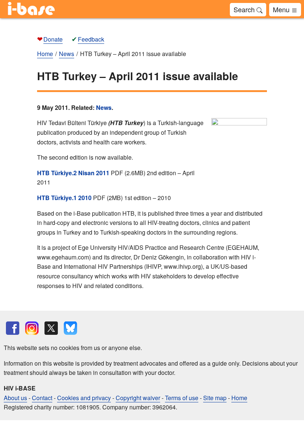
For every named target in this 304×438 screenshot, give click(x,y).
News (104, 107)
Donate (53, 39)
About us (15, 397)
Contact (42, 397)
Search (245, 9)
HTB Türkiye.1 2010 (64, 197)
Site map (215, 397)
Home (239, 397)
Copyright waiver (138, 397)
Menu (282, 9)
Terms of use (181, 397)
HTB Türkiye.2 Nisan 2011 (73, 173)
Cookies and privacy (84, 397)
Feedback (91, 39)
